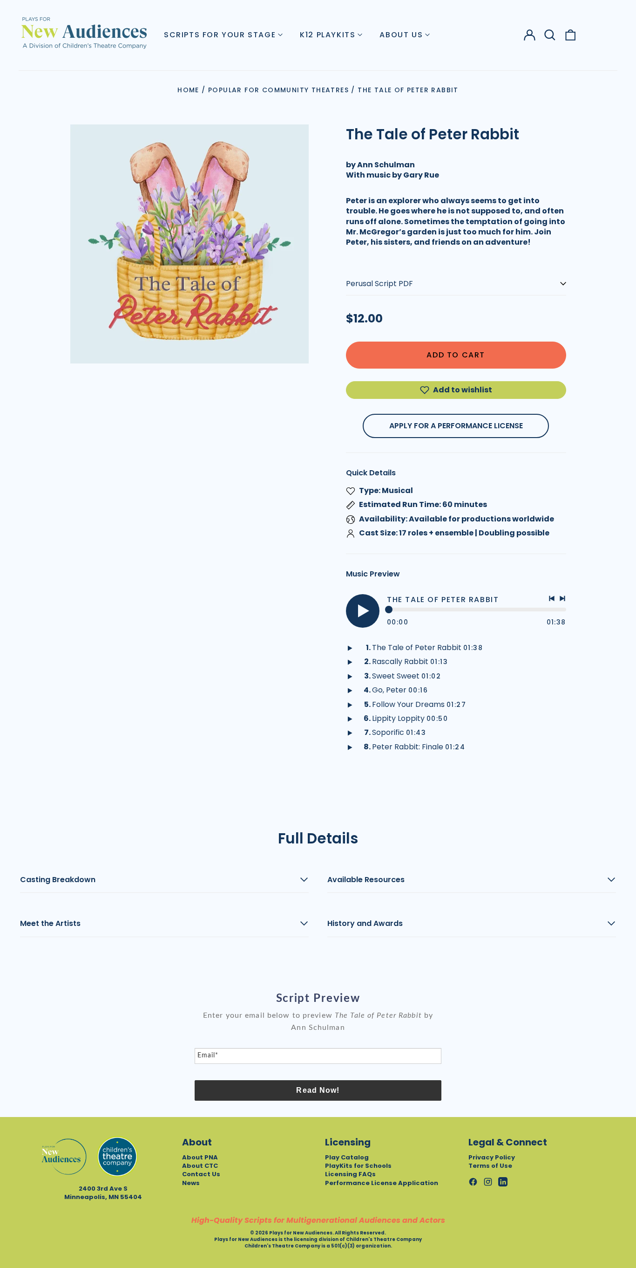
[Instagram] (488, 1181)
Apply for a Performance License (456, 425)
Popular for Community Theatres (278, 90)
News (191, 1183)
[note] (318, 1028)
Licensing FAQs (350, 1174)
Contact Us (201, 1174)
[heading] (318, 999)
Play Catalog (347, 1157)
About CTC (200, 1165)
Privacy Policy (491, 1157)
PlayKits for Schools (358, 1165)
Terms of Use (490, 1165)
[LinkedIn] (502, 1181)
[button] (549, 35)
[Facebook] (473, 1181)
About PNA (200, 1157)
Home (188, 90)
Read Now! (317, 1090)
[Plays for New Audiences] (84, 32)
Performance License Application (381, 1183)
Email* (207, 1055)
